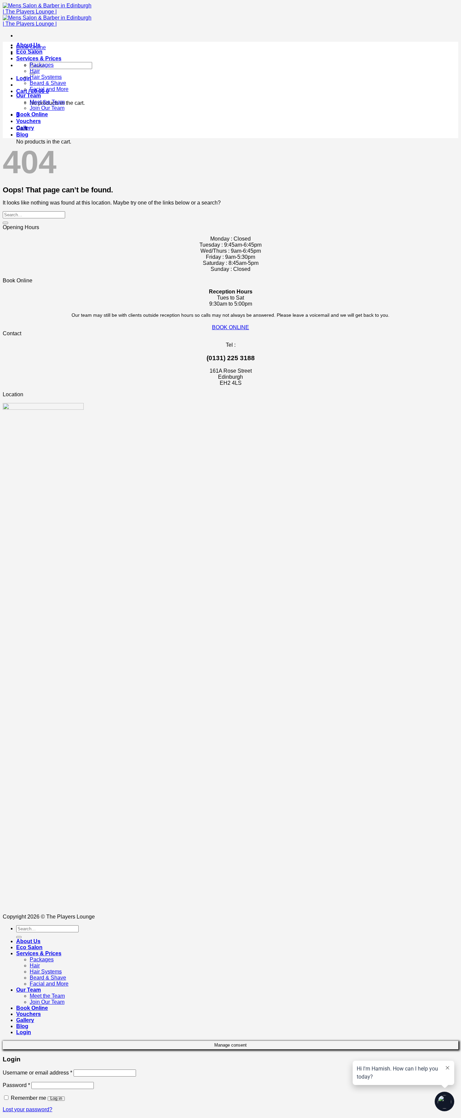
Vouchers (28, 121)
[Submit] (5, 223)
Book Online (32, 114)
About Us (28, 45)
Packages (42, 65)
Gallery (25, 128)
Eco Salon (29, 52)
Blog (22, 134)
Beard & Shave (48, 83)
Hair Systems (46, 77)
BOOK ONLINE (230, 327)
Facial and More (49, 89)
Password (16, 1085)
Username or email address (37, 1073)
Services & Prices (38, 58)
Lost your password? (27, 1109)
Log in (56, 1098)
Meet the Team (47, 102)
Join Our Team (47, 108)
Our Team (28, 95)
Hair (35, 71)
